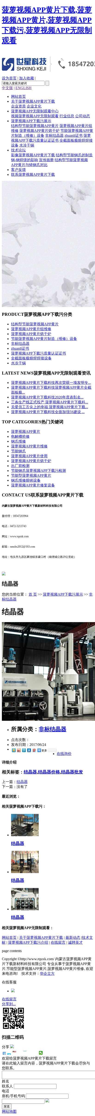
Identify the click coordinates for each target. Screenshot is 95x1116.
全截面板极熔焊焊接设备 (31, 358)
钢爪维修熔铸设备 (26, 480)
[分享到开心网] (25, 1053)
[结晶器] (25, 835)
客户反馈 (18, 170)
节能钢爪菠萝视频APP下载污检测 (38, 471)
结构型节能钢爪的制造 (74, 155)
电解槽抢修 (20, 436)
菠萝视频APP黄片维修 (29, 446)
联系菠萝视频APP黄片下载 (33, 174)
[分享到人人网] (28, 750)
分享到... (9, 1004)
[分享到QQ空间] (13, 750)
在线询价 (64, 754)
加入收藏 (26, 78)
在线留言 (58, 942)
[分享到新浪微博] (18, 750)
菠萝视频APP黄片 (25, 432)
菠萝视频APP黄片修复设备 (33, 485)
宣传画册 (46, 160)
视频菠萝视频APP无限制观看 (35, 116)
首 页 (33, 594)
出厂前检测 (20, 466)
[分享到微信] (41, 1053)
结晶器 (30, 772)
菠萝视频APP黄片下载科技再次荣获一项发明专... (51, 383)
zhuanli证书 (74, 135)
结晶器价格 (49, 772)
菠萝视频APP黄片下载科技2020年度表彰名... (47, 397)
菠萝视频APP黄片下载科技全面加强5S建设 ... (48, 412)
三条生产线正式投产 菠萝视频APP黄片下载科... (49, 402)
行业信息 (66, 116)
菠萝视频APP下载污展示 (31, 121)
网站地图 (9, 1111)
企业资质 (18, 106)
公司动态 (82, 116)
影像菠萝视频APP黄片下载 (33, 155)
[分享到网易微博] (33, 750)
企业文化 (34, 106)
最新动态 (72, 938)
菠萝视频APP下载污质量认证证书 (38, 353)
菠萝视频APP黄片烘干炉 (39, 131)
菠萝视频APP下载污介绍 (28, 942)
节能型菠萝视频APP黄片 (31, 475)
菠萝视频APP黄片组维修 (31, 329)
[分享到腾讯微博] (23, 750)
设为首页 (9, 78)
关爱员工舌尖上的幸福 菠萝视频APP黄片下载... (49, 407)
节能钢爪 (18, 451)
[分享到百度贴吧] (30, 1053)
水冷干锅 (26, 145)
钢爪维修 (18, 441)
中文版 (7, 88)
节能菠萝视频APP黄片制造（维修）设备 (44, 339)
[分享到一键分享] (9, 1053)
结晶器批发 (72, 772)
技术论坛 (18, 150)
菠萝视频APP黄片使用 (29, 456)
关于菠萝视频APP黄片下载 (33, 101)
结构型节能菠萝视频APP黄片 (35, 126)
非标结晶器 (54, 135)
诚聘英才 (75, 942)
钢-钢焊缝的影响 (24, 160)
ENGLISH (23, 88)
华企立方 (47, 974)
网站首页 (18, 96)
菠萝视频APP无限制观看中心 (35, 111)
